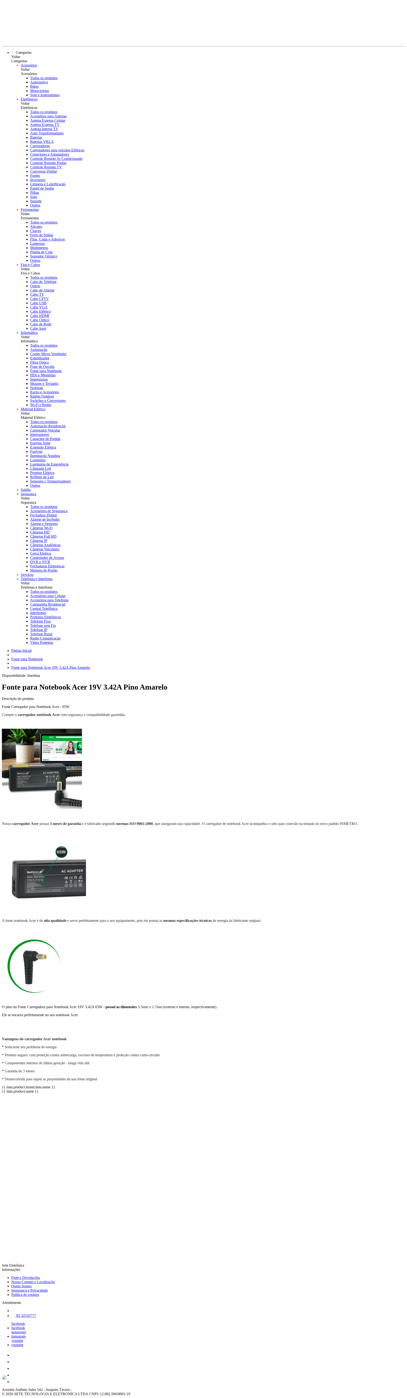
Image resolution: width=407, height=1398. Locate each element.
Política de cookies (25, 1295)
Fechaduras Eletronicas (47, 566)
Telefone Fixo (40, 621)
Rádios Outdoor (42, 396)
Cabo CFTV (39, 299)
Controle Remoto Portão (48, 163)
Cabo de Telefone (43, 282)
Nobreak (36, 388)
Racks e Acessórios (44, 392)
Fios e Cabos (30, 265)
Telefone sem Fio (43, 626)
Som (33, 197)
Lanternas (37, 243)
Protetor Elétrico (42, 473)
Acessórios (29, 65)
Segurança (28, 494)
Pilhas (34, 193)
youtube (17, 1341)
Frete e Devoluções (25, 1278)
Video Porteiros (41, 643)
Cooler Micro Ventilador (48, 354)
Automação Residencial (47, 426)
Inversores (37, 180)
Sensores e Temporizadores (50, 481)
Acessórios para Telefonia (49, 600)
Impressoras (39, 379)
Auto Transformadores (47, 133)
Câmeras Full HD (43, 536)
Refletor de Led (41, 477)
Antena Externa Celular (47, 120)
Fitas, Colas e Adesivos (47, 239)
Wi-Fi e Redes (40, 405)
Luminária (37, 460)
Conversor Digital (43, 171)
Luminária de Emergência (49, 464)
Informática (29, 333)
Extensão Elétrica (43, 447)
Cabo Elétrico (40, 311)
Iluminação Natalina (45, 456)
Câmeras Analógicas (45, 545)
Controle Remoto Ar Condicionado (56, 159)
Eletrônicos (29, 99)
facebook (18, 1324)
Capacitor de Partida (45, 439)
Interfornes (38, 613)
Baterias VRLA (42, 142)
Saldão (26, 490)
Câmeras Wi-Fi (41, 528)
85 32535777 (25, 1316)
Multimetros (39, 248)
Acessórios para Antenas (48, 116)
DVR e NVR (40, 562)
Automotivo (39, 82)
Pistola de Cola (41, 252)
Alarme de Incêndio (45, 519)
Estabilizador (39, 358)
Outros (35, 205)
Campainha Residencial (47, 604)
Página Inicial (21, 651)
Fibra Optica (39, 362)
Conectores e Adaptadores (49, 154)
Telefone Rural (41, 634)
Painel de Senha (42, 188)
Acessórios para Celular (47, 596)
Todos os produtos (43, 78)
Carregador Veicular (45, 430)
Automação (38, 350)
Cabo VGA (39, 307)
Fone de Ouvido (42, 367)
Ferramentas (30, 210)
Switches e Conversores (48, 401)
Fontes (35, 176)
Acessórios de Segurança (48, 511)
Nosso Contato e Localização (33, 1282)
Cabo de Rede (40, 324)
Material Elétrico (33, 409)
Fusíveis (36, 451)
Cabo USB (38, 303)
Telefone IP (38, 630)
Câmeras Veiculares (44, 549)
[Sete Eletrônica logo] (19, 40)
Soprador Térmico (43, 256)
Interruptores (39, 435)
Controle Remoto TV (46, 167)
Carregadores (40, 146)
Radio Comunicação (45, 638)
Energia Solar (40, 443)
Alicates (36, 227)
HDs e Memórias (43, 375)
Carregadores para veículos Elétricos (57, 150)
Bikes (34, 86)
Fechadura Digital (43, 515)
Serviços (27, 575)
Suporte (36, 201)
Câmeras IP (38, 541)
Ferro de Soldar (41, 235)
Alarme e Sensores (44, 524)
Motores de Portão (43, 570)
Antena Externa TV (45, 125)
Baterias (36, 137)
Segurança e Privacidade (29, 1290)
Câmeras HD (40, 532)
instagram (18, 1332)
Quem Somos (21, 1286)
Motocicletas (39, 91)
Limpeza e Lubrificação (47, 184)
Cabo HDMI (39, 316)
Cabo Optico (39, 320)
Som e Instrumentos (45, 95)
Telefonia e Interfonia (37, 579)
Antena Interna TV (44, 129)
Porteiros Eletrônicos (45, 617)
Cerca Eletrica (40, 553)
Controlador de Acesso (47, 558)
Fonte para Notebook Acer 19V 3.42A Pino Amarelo (50, 668)
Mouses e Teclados (44, 384)
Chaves (35, 231)
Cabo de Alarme (42, 290)
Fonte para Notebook (46, 371)
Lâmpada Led (40, 468)
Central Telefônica (43, 609)
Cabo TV (37, 294)
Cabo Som (38, 328)
